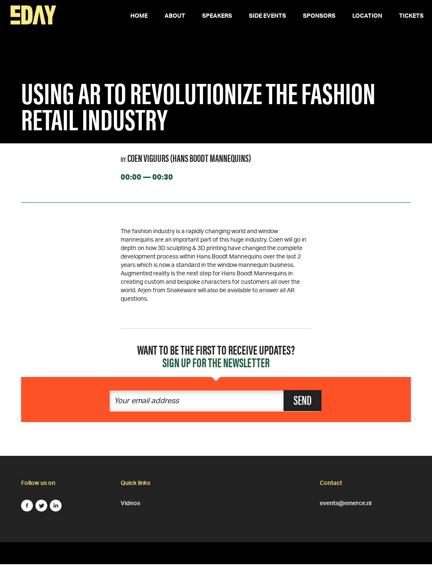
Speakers (217, 17)
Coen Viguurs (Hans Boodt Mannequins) (189, 158)
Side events (267, 17)
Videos (130, 502)
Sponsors (319, 17)
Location (367, 17)
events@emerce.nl (345, 502)
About (175, 17)
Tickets (411, 17)
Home (139, 17)
